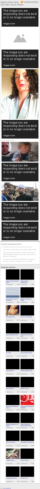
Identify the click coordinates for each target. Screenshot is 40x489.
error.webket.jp (7, 488)
